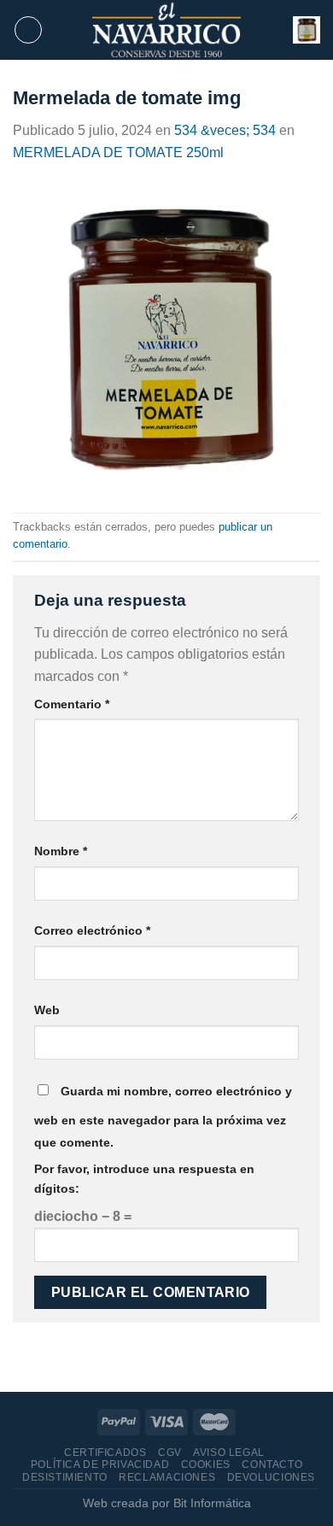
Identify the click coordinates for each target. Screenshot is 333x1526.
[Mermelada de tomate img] (166, 337)
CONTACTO (272, 1464)
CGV (170, 1453)
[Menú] (28, 30)
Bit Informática (212, 1503)
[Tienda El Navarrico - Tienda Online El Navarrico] (167, 30)
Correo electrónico (92, 930)
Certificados (105, 1453)
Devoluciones (271, 1477)
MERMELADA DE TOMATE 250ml (118, 152)
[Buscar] (274, 30)
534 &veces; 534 (225, 130)
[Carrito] (306, 30)
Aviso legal (229, 1453)
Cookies (206, 1464)
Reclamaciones (167, 1477)
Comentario (71, 704)
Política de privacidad (100, 1464)
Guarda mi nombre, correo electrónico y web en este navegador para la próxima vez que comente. (163, 1116)
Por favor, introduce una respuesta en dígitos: (144, 1178)
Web (47, 1010)
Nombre (60, 851)
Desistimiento (65, 1477)
